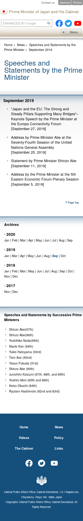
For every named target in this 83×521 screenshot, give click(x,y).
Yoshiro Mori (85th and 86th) (29, 380)
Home (8, 44)
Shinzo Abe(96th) (21, 335)
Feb (14, 240)
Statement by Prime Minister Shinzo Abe (43, 160)
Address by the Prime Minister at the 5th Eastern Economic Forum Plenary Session (45, 176)
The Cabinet (24, 448)
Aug (61, 240)
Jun (47, 240)
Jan (6, 240)
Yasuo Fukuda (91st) (23, 363)
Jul (54, 240)
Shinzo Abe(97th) (21, 329)
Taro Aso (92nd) (20, 357)
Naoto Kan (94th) (21, 346)
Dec (15, 276)
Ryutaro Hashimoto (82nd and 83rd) (34, 391)
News (21, 44)
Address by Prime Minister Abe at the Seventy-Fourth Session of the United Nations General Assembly (41, 142)
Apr (30, 240)
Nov (7, 276)
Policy (59, 437)
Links (59, 448)
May (39, 240)
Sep (70, 240)
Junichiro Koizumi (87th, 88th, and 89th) (37, 374)
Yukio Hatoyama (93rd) (25, 352)
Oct (63, 255)
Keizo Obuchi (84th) (23, 385)
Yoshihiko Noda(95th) (24, 340)
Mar (23, 240)
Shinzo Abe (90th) (21, 368)
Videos (24, 437)
